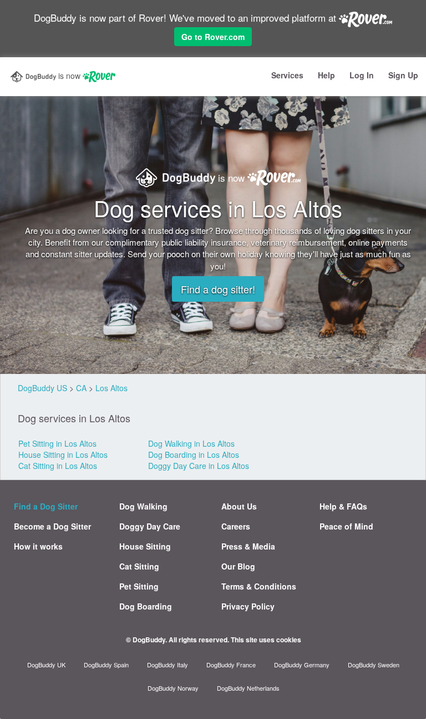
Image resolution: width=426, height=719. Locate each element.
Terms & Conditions (258, 586)
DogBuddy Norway (173, 687)
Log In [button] (361, 75)
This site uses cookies (266, 640)
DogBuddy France (231, 664)
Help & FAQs (343, 506)
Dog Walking (143, 506)
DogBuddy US (42, 387)
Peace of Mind (346, 526)
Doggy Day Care (149, 526)
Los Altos (111, 387)
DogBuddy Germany (301, 664)
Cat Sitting (139, 566)
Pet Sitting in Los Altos (57, 443)
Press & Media (248, 546)
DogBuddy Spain (106, 664)
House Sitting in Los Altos (63, 454)
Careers (235, 526)
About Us (239, 506)
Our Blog (238, 566)
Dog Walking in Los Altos (191, 443)
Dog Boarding (145, 606)
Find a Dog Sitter (46, 506)
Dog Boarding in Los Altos (193, 454)
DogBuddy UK (46, 664)
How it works (38, 546)
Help (326, 75)
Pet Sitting (139, 586)
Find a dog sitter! (218, 289)
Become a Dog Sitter (52, 526)
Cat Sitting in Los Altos (57, 465)
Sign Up (403, 75)
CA (81, 387)
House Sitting (145, 546)
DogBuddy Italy (167, 664)
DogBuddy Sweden (373, 664)
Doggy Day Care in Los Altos (198, 465)
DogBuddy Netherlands (248, 687)
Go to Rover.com (213, 36)
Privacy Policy (248, 606)
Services (287, 75)
